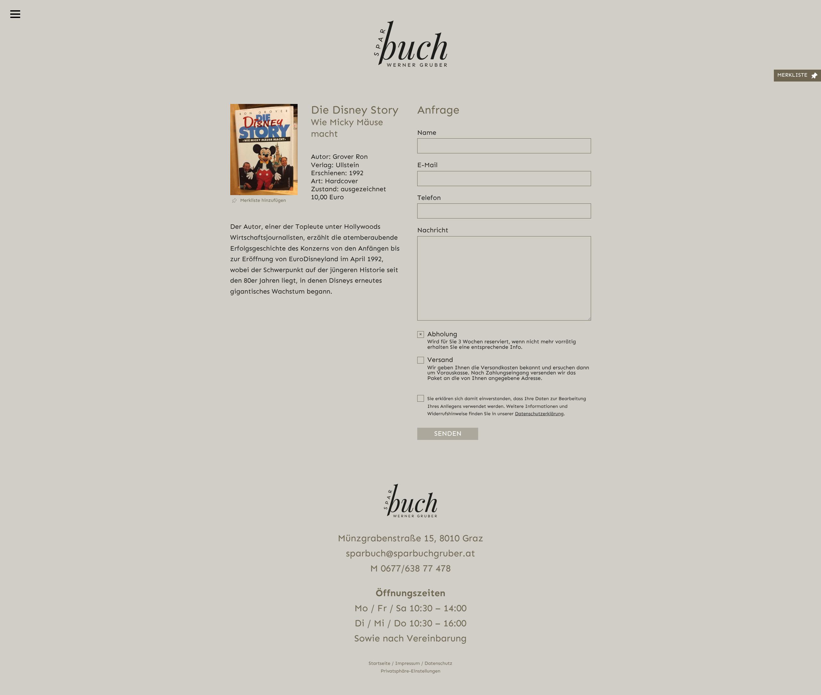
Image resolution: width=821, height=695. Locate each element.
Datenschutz (439, 663)
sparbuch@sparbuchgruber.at (410, 553)
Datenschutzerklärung (539, 413)
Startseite (380, 663)
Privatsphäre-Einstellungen (410, 671)
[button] (264, 200)
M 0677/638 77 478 (410, 568)
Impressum (407, 663)
